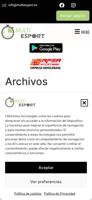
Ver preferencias (46, 181)
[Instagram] (73, 5)
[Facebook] (61, 5)
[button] (84, 102)
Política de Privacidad (59, 193)
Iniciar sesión (72, 15)
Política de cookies (27, 193)
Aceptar (46, 167)
